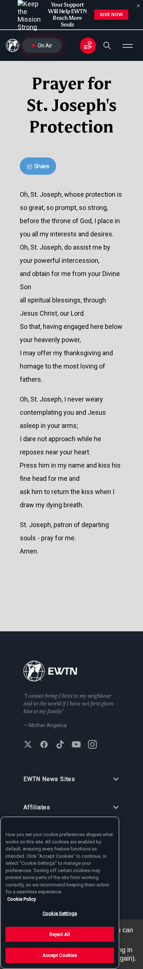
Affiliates (36, 807)
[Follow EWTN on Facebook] (44, 745)
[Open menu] (127, 45)
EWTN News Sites (49, 779)
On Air (45, 45)
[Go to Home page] (50, 672)
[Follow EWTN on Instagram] (92, 745)
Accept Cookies (60, 955)
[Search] (107, 45)
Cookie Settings (60, 913)
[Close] (138, 6)
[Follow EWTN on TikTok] (60, 745)
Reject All (60, 934)
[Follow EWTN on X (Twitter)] (27, 745)
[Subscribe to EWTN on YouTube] (76, 745)
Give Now (111, 14)
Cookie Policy (21, 899)
